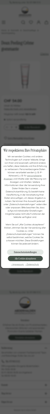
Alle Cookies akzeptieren (25, 258)
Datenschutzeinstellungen (25, 252)
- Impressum (17, 264)
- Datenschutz (32, 264)
